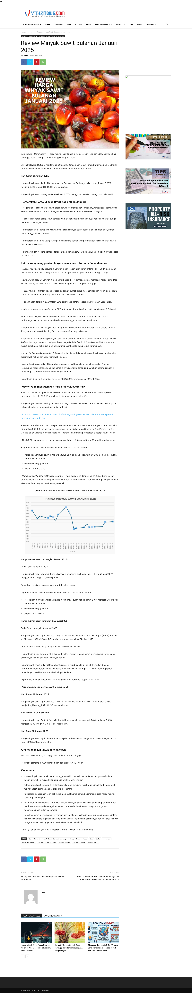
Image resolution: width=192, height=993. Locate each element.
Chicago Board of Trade (78, 839)
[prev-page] (22, 956)
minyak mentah (79, 842)
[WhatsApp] (43, 62)
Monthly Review (44, 36)
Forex (47, 24)
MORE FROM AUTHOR (53, 916)
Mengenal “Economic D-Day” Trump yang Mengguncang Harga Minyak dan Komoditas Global (103, 948)
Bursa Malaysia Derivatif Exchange (53, 839)
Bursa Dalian (33, 839)
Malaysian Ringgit (28, 842)
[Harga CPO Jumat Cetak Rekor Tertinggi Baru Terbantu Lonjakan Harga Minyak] (70, 932)
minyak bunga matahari (47, 842)
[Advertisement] (120, 13)
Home (23, 32)
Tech (131, 24)
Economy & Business (31, 24)
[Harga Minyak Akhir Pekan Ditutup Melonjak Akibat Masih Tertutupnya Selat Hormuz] (36, 932)
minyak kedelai (64, 842)
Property (119, 24)
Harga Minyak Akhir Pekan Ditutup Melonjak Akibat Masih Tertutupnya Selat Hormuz (36, 948)
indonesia (106, 839)
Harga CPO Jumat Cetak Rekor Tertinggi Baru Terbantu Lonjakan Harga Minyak (69, 948)
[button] (167, 24)
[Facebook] (24, 62)
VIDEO (139, 24)
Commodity (58, 24)
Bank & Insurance (102, 24)
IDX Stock (78, 24)
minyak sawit (93, 842)
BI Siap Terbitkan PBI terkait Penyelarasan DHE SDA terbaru (42, 878)
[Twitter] (30, 62)
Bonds (88, 24)
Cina (91, 839)
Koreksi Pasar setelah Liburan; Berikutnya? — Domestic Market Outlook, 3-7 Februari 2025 (98, 878)
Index (69, 24)
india (98, 839)
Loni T (25, 56)
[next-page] (27, 956)
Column (31, 32)
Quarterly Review (58, 36)
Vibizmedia (149, 24)
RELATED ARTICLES (31, 916)
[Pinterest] (36, 62)
